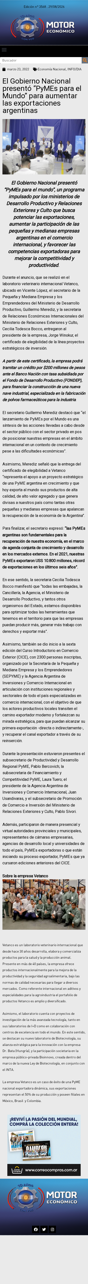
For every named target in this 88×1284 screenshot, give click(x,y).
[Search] (85, 60)
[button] (4, 49)
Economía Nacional (52, 69)
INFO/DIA (74, 69)
